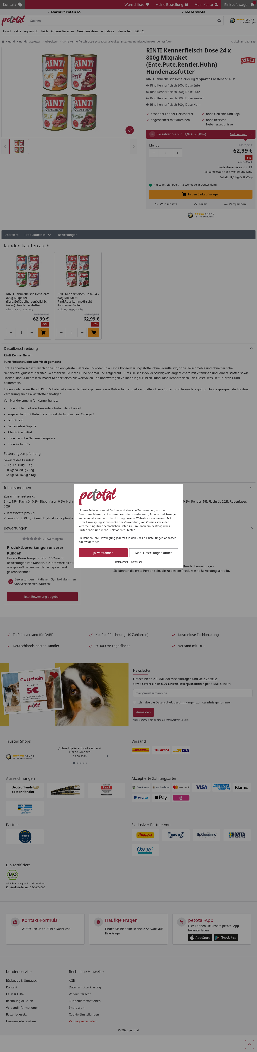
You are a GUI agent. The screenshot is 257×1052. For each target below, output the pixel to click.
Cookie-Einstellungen (150, 538)
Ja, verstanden (103, 553)
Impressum (136, 562)
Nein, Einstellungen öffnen (154, 553)
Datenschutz (121, 562)
